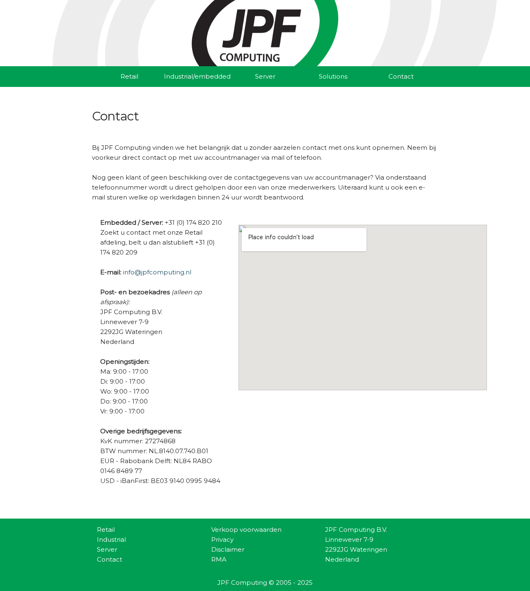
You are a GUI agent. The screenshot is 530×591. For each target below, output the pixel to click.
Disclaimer (227, 549)
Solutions (333, 76)
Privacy (222, 539)
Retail (129, 76)
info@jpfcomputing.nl (157, 272)
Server (265, 76)
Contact (401, 76)
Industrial (111, 539)
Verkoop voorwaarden (246, 529)
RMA (218, 559)
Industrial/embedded (197, 76)
